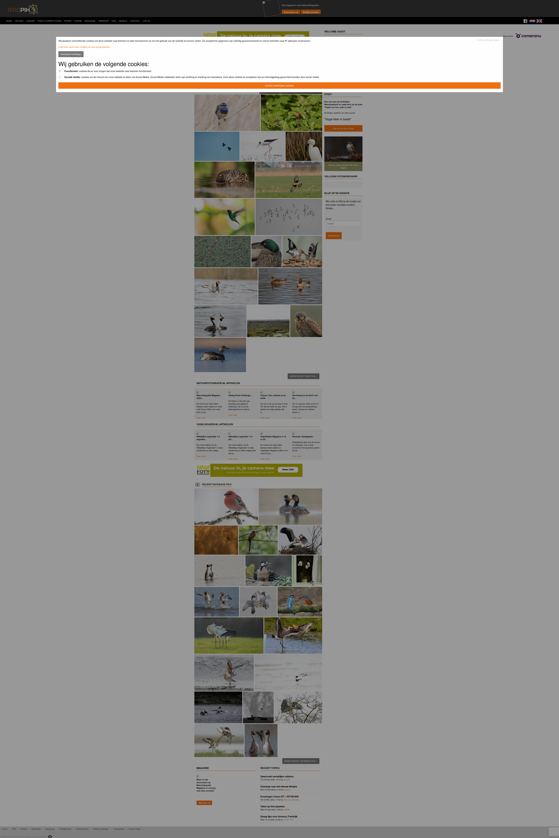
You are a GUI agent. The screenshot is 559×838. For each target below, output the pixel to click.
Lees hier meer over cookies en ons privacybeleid (83, 47)
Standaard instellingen (71, 54)
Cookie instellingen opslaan (488, 40)
